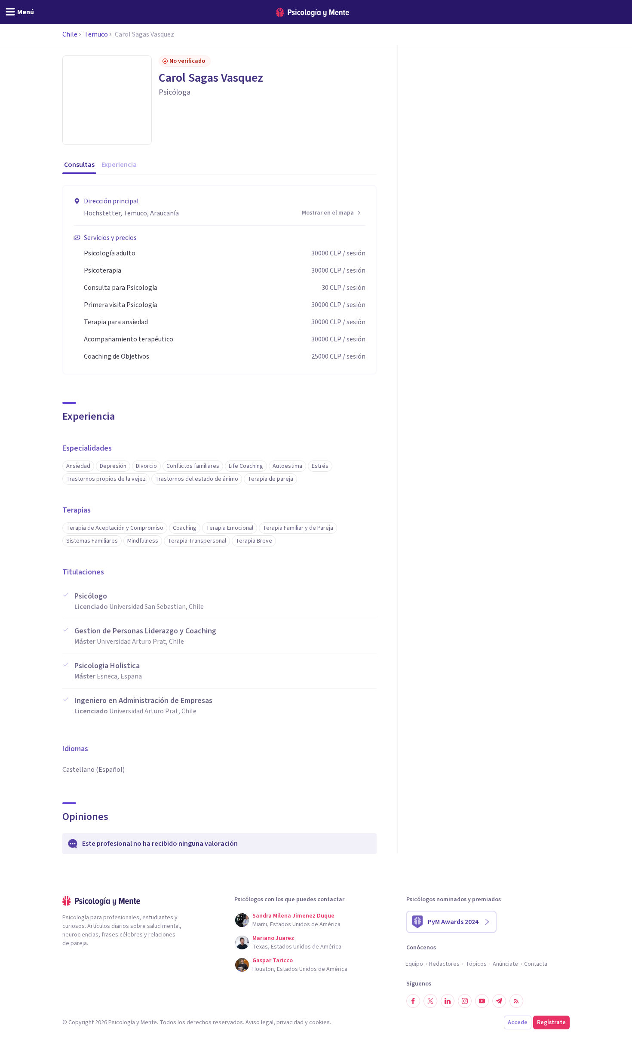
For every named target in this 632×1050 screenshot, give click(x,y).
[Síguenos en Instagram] (465, 1001)
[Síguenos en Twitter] (430, 1001)
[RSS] (516, 1001)
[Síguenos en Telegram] (499, 1001)
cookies (319, 1022)
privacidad (290, 1022)
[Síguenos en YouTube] (482, 1001)
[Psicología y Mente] (312, 12)
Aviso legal (259, 1022)
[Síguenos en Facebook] (413, 1001)
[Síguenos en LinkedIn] (447, 1001)
